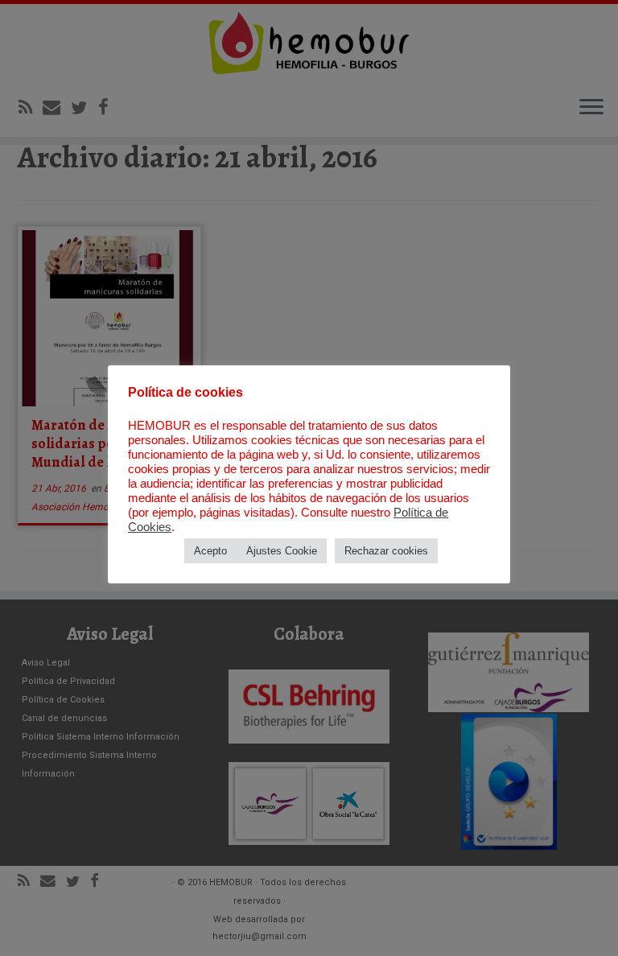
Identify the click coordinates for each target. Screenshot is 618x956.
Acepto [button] (210, 551)
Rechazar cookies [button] (386, 551)
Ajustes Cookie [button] (281, 551)
